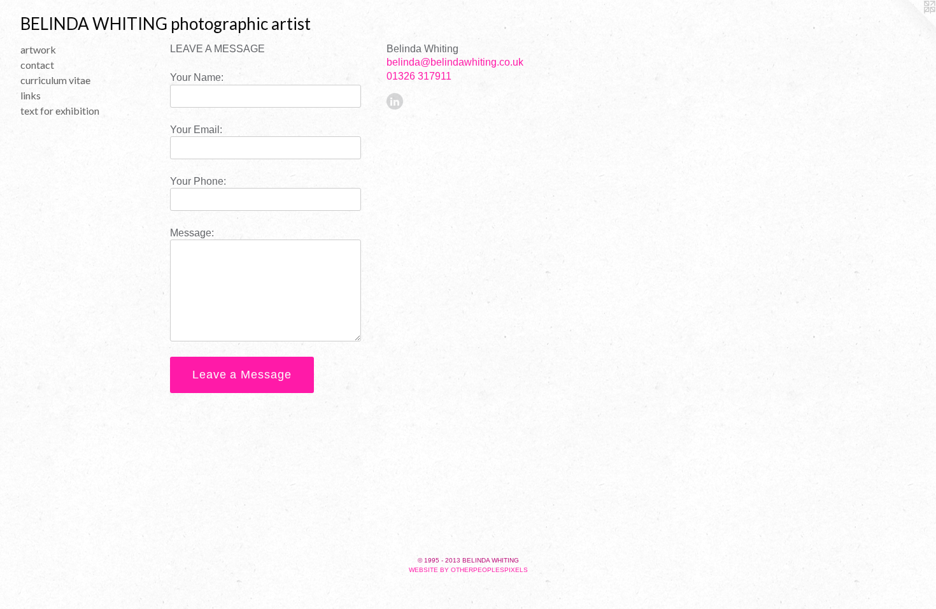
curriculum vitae (55, 80)
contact (37, 65)
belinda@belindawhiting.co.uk (454, 62)
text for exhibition (59, 110)
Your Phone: (198, 181)
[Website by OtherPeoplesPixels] (910, 25)
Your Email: (196, 129)
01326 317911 (418, 76)
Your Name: (196, 77)
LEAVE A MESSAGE (217, 48)
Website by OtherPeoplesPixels (468, 569)
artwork (38, 49)
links (30, 95)
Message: (192, 232)
